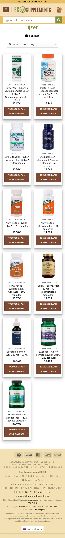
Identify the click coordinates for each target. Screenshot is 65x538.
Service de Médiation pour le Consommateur (38, 506)
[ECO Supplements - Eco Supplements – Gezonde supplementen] (33, 9)
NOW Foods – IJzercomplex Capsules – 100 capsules (16, 290)
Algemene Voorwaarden (24, 461)
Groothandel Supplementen (20, 466)
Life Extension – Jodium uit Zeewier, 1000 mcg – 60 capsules (48, 161)
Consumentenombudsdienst (30, 500)
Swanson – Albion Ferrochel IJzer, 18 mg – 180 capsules (48, 354)
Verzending (48, 461)
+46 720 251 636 (32, 492)
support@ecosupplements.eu (32, 496)
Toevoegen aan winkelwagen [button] (16, 111)
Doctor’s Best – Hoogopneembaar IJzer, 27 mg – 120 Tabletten (48, 92)
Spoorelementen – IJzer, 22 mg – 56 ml (17, 353)
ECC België (32, 503)
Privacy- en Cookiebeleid (26, 464)
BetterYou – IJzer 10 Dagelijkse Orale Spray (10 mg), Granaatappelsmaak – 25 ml (17, 94)
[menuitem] (55, 467)
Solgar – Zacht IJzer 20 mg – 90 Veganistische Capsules (48, 290)
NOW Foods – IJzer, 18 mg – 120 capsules (16, 224)
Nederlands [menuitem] (34, 529)
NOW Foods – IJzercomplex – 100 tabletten (48, 225)
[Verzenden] (58, 19)
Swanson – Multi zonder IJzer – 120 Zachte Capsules (16, 417)
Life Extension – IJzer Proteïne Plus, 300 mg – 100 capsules (17, 159)
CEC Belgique (39, 509)
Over (42, 466)
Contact (49, 464)
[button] (6, 10)
